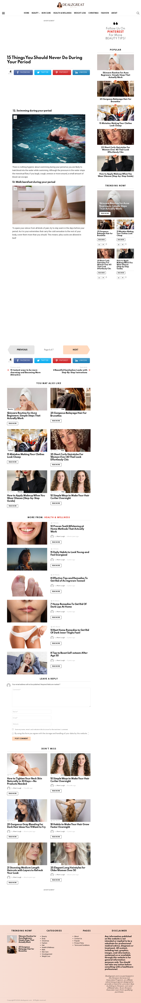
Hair (63, 409)
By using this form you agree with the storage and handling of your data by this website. (52, 733)
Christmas (93, 13)
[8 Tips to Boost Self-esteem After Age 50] (27, 663)
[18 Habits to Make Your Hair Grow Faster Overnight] (70, 810)
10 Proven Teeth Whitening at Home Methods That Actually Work (67, 529)
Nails (43, 950)
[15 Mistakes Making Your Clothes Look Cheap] (27, 440)
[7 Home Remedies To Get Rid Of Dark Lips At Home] (27, 611)
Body (43, 938)
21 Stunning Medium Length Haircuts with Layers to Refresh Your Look (25, 870)
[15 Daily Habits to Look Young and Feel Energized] (27, 559)
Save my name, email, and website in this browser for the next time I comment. (41, 729)
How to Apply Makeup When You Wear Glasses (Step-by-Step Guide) (26, 498)
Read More (13, 423)
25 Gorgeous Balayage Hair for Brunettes (104, 234)
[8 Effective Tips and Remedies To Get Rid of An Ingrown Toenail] (27, 585)
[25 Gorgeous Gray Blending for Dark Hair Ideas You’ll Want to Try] (27, 810)
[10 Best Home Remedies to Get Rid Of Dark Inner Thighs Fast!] (27, 637)
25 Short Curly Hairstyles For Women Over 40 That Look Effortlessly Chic (66, 457)
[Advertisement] (49, 39)
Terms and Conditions (82, 945)
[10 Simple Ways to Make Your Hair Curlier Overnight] (70, 481)
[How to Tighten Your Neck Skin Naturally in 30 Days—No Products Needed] (27, 764)
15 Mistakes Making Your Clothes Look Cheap (125, 234)
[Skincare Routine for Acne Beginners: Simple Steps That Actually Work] (27, 399)
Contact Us (78, 938)
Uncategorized (47, 954)
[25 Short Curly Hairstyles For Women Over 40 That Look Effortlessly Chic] (70, 440)
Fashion (105, 13)
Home (26, 13)
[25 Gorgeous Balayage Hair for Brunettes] (70, 399)
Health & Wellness (62, 13)
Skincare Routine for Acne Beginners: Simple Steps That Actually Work (23, 416)
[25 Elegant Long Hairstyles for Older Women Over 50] (70, 853)
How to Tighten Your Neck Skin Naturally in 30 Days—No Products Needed (24, 781)
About (114, 13)
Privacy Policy (79, 943)
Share (15, 117)
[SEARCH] (138, 13)
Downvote (103, 244)
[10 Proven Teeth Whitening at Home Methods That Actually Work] (27, 533)
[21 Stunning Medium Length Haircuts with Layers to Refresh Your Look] (27, 853)
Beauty (35, 13)
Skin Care (46, 13)
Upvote (99, 244)
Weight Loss (80, 13)
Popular (77, 941)
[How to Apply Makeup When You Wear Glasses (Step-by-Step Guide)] (27, 481)
